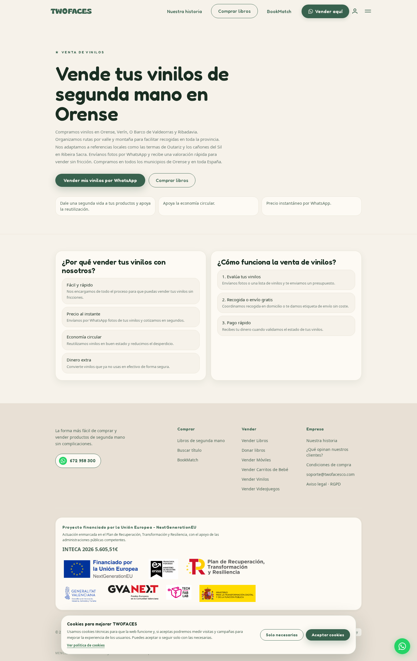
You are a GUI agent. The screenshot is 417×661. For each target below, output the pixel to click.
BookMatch (279, 11)
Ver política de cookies (86, 645)
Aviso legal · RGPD (323, 484)
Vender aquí (328, 11)
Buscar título (189, 450)
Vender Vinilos (255, 479)
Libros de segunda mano (201, 440)
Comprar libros (234, 11)
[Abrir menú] (368, 11)
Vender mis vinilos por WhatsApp (100, 180)
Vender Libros (255, 440)
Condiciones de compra (328, 464)
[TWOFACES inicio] (71, 11)
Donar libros (253, 450)
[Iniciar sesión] (355, 11)
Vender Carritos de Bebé (265, 469)
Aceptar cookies (328, 634)
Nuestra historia (184, 11)
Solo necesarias (282, 634)
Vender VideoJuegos (261, 488)
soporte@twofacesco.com (330, 474)
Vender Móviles (256, 460)
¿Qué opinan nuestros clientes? (327, 452)
